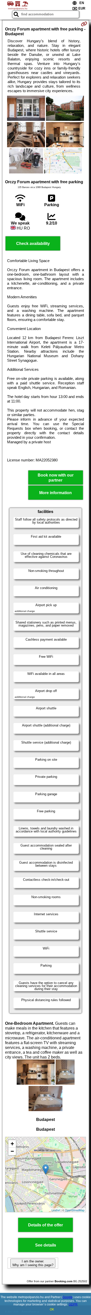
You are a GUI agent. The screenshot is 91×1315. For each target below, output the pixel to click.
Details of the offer (45, 1225)
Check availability (33, 243)
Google (67, 1297)
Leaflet (56, 1210)
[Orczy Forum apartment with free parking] (26, 109)
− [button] (12, 1151)
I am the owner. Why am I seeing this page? (32, 1263)
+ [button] (12, 1144)
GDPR (73, 1304)
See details (45, 1245)
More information (55, 493)
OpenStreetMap (74, 1210)
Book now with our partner (56, 477)
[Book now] (84, 24)
